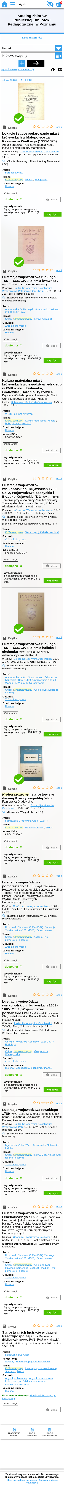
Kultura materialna (35, 420)
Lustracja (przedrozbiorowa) (41, 1368)
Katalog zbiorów (32, 37)
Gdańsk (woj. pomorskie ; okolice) (27, 938)
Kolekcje (29, 69)
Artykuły (9, 1361)
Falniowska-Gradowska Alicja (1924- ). (26, 820)
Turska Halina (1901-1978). (28, 930)
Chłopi (8, 318)
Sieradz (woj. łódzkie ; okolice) (42, 532)
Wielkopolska (12, 1054)
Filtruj (28, 79)
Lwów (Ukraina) (43, 318)
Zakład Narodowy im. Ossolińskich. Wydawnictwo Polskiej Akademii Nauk (27, 289)
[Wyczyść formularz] (53, 69)
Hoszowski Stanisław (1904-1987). (30, 927)
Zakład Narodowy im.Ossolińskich (33, 658)
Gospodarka (41, 1051)
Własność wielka (34, 827)
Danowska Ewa (17, 1354)
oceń (59, 126)
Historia (9, 186)
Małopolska (41, 179)
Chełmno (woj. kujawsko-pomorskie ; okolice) (27, 1266)
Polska (49, 827)
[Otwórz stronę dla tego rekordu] (32, 104)
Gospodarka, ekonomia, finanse (34, 1067)
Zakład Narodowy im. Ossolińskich (39, 151)
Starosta (10, 1371)
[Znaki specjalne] (60, 69)
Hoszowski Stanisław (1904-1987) (29, 1255)
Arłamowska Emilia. (19, 309)
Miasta (29, 179)
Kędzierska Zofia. (18, 1145)
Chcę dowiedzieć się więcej (22, 1480)
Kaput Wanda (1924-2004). (30, 681)
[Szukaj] (35, 63)
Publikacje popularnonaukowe (33, 1361)
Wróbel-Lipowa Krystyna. (19, 413)
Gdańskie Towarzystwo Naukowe (31, 906)
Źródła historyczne (15, 325)
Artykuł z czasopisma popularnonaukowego (25, 1382)
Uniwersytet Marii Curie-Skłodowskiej (31, 402)
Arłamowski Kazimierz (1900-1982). (31, 678)
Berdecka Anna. (14, 172)
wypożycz (52, 214)
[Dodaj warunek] (21, 63)
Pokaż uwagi (10, 193)
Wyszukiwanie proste (13, 69)
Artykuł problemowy (16, 1378)
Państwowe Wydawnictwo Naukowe (33, 510)
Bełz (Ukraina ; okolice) (18, 423)
